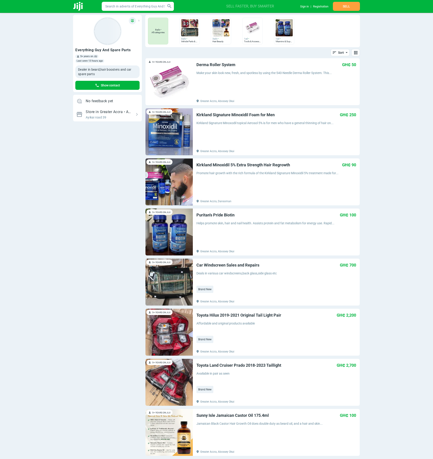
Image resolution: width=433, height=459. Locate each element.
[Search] (169, 6)
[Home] (78, 6)
